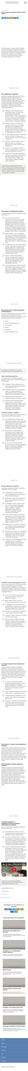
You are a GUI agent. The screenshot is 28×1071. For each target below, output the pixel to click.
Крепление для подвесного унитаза (11, 931)
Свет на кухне (4, 894)
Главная (3, 1039)
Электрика (3, 1061)
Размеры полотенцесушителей (12, 1007)
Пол (2, 1054)
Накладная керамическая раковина (14, 1026)
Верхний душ (7, 970)
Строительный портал (12, 2)
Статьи (3, 1043)
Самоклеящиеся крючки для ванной (12, 989)
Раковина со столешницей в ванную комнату (12, 951)
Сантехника (12, 15)
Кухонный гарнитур (5, 897)
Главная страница (4, 10)
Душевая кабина (5, 891)
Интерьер (3, 1057)
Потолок (3, 1050)
